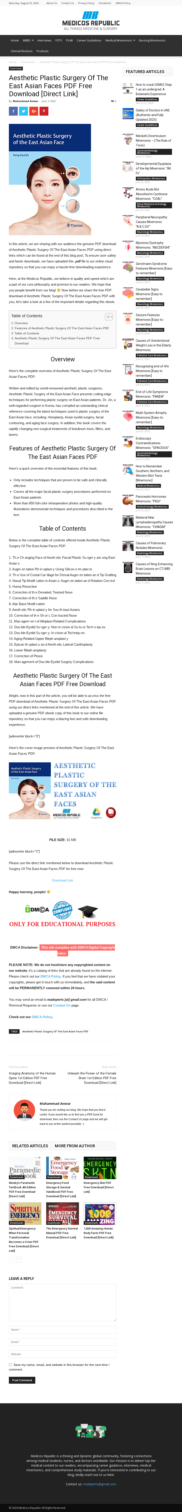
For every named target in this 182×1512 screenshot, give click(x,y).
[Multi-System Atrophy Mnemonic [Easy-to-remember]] (128, 416)
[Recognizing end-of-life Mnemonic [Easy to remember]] (128, 369)
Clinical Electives (22, 51)
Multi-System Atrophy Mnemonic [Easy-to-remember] (151, 417)
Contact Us (67, 3)
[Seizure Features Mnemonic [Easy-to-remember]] (128, 318)
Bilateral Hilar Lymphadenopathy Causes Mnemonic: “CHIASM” (154, 522)
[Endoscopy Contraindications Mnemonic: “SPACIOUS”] (128, 441)
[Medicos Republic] (91, 21)
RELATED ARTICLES (30, 1146)
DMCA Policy (123, 3)
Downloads (28, 62)
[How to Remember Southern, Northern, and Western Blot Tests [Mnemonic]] (128, 469)
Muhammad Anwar (25, 101)
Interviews (44, 40)
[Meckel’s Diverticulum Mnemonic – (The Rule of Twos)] (128, 139)
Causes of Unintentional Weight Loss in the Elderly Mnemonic (153, 345)
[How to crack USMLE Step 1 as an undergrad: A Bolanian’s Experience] (128, 88)
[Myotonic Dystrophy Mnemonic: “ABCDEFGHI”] (128, 246)
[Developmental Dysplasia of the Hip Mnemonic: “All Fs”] (128, 167)
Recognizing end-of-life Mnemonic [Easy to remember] (152, 370)
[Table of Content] (109, 316)
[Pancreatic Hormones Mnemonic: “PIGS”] (128, 499)
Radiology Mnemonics (149, 532)
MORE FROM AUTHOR (75, 1146)
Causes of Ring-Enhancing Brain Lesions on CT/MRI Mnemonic (154, 568)
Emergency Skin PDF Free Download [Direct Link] (99, 1187)
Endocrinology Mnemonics (152, 506)
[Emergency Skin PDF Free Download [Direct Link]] (100, 1168)
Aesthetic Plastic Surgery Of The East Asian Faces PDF (55, 1031)
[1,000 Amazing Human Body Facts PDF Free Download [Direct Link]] (100, 1213)
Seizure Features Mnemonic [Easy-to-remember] (150, 319)
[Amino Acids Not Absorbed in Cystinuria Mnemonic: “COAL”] (128, 192)
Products (43, 51)
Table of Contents (27, 333)
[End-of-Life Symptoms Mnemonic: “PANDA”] (128, 395)
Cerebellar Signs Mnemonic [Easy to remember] (149, 294)
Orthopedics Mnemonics (151, 178)
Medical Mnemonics (118, 40)
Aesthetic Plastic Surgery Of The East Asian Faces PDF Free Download (57, 340)
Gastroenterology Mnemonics (147, 151)
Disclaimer (105, 3)
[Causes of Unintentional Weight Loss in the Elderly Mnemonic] (128, 344)
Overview (21, 323)
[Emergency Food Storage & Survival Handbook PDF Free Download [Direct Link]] (62, 1168)
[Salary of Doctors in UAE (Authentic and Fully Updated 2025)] (128, 113)
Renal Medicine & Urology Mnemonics (151, 205)
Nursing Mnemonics (152, 40)
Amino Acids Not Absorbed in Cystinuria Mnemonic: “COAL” (151, 194)
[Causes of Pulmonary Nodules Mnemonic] (128, 546)
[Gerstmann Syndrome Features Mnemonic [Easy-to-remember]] (128, 267)
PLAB (69, 40)
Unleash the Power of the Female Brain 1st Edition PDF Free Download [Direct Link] (92, 1078)
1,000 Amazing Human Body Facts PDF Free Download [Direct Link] (98, 1233)
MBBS (27, 40)
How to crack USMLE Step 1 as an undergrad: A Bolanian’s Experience (154, 89)
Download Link (62, 880)
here (110, 1475)
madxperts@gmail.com (99, 1484)
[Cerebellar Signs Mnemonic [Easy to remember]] (128, 292)
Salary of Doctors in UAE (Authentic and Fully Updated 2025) (153, 114)
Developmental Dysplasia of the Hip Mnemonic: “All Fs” (153, 168)
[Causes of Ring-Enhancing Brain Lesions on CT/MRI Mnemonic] (128, 567)
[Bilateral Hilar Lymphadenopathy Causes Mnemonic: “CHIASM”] (128, 520)
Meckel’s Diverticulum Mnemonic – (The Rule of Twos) (153, 140)
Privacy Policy (86, 3)
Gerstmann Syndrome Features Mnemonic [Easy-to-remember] (154, 268)
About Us (51, 3)
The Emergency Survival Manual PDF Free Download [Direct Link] (62, 1233)
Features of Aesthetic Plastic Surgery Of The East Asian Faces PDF (62, 328)
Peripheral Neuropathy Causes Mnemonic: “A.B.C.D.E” (151, 221)
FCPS (58, 40)
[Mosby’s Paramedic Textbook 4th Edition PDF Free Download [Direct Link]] (25, 1168)
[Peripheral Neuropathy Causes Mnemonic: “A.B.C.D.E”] (128, 220)
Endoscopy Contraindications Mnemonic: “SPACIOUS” (152, 443)
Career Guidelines (89, 40)
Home (15, 40)
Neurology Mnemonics (150, 231)
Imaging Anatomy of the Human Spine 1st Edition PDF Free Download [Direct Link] (32, 1078)
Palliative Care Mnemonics (152, 355)
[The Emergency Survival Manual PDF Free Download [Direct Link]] (62, 1213)
